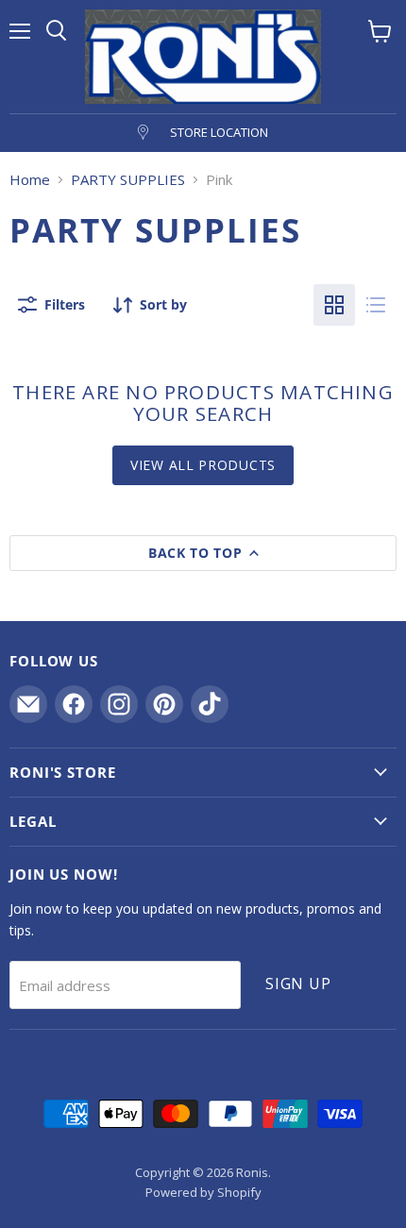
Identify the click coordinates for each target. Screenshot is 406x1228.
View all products (203, 465)
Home (29, 180)
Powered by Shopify (203, 1192)
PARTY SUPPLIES (128, 180)
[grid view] (334, 305)
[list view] (376, 305)
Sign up (298, 983)
